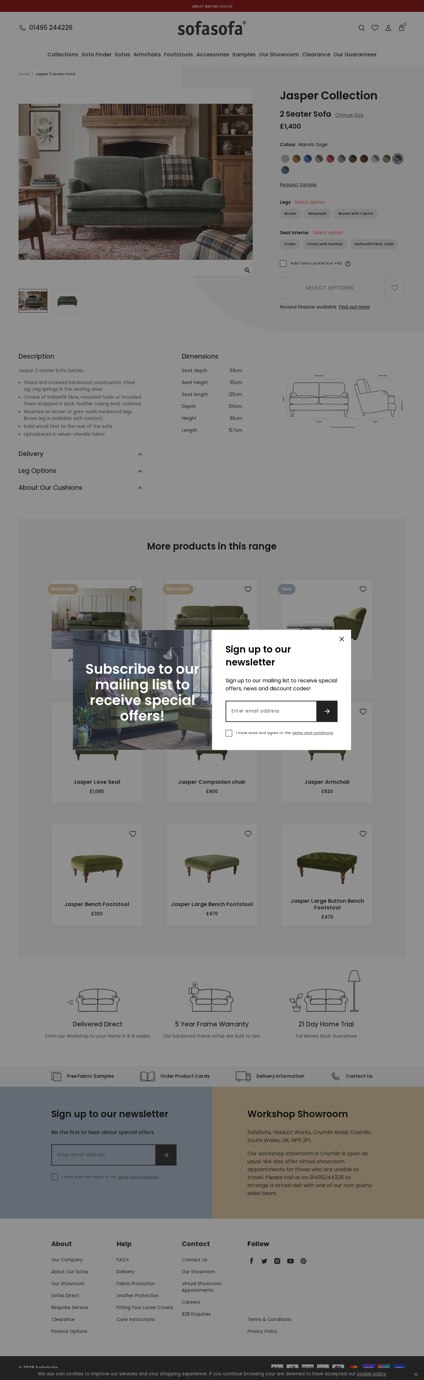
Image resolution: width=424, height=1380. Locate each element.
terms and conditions (312, 733)
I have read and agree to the (284, 733)
